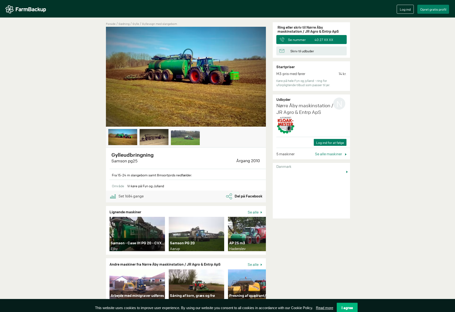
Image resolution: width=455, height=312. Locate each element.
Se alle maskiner (329, 154)
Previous (99, 77)
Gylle (136, 24)
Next (273, 77)
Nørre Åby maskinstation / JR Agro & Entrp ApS (304, 109)
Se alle (253, 212)
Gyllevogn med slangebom (159, 24)
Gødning (124, 24)
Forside (111, 24)
